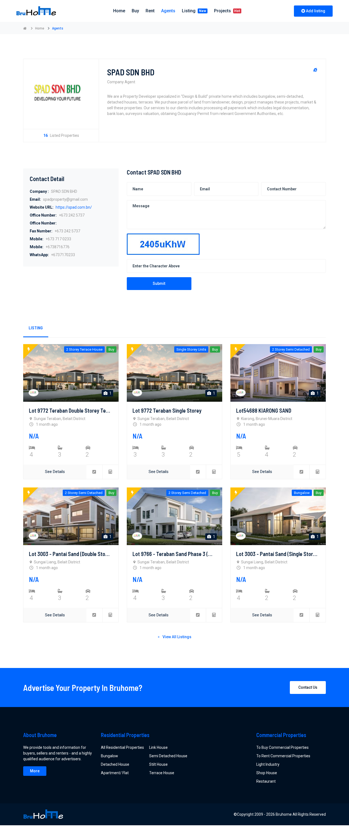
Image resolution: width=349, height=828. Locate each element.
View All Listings (177, 637)
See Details (55, 471)
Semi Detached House (168, 756)
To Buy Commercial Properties (282, 747)
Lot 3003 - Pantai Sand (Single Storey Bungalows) (290, 554)
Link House (158, 747)
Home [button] (119, 10)
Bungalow (109, 756)
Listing (194, 10)
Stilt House (158, 764)
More (35, 771)
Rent (150, 10)
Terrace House (161, 773)
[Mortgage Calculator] (110, 472)
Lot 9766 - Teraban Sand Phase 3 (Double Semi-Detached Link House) (208, 554)
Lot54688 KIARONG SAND (263, 410)
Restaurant (266, 781)
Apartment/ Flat (115, 773)
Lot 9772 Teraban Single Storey (167, 410)
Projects (227, 10)
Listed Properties (61, 135)
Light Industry (267, 764)
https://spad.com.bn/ (74, 207)
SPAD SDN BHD (130, 72)
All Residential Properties (122, 747)
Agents (168, 10)
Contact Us (307, 687)
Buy (135, 10)
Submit (159, 283)
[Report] (94, 472)
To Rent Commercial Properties (283, 756)
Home (39, 28)
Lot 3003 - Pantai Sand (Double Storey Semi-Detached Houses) (97, 554)
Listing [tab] (36, 327)
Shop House (266, 773)
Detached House (115, 764)
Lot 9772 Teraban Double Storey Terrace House (81, 410)
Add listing (315, 11)
